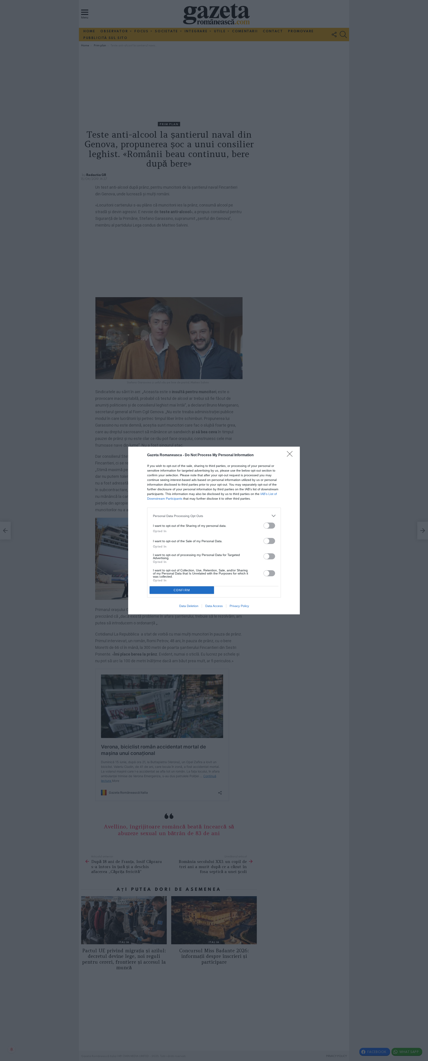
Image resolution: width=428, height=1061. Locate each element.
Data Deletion (188, 606)
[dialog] (214, 530)
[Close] (291, 455)
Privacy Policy (239, 606)
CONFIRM (182, 590)
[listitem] (214, 515)
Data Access (214, 606)
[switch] (269, 526)
